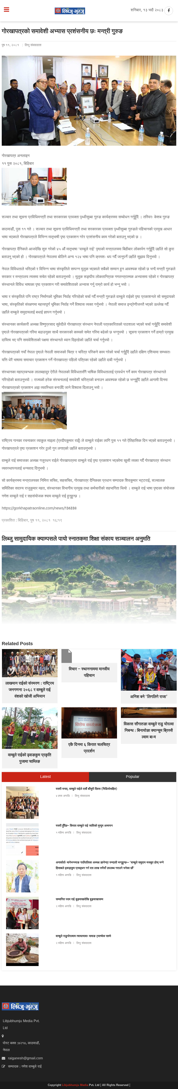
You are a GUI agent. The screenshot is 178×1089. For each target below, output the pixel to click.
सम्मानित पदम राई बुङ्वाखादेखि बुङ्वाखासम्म (79, 899)
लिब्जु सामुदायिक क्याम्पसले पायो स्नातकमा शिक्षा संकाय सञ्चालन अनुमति (76, 539)
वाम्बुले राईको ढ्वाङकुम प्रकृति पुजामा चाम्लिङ (29, 758)
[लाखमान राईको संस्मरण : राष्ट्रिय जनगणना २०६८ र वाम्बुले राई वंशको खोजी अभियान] (30, 663)
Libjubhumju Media (75, 1085)
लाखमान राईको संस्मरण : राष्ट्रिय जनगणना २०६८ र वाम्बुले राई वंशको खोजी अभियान (29, 690)
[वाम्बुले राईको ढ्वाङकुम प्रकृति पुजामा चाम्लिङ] (30, 728)
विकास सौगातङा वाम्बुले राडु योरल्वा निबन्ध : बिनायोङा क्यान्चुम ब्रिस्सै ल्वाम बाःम (149, 731)
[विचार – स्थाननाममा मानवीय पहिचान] (89, 656)
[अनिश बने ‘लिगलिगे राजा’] (149, 670)
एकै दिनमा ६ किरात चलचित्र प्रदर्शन (89, 748)
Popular (132, 777)
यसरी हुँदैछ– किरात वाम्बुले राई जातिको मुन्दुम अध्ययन (84, 826)
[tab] (45, 777)
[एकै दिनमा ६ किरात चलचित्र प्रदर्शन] (89, 722)
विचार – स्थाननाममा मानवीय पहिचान (89, 672)
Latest (45, 777)
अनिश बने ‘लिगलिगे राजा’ (148, 697)
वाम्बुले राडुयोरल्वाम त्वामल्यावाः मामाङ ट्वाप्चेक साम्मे (83, 936)
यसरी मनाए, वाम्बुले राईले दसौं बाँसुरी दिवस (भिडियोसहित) (86, 789)
